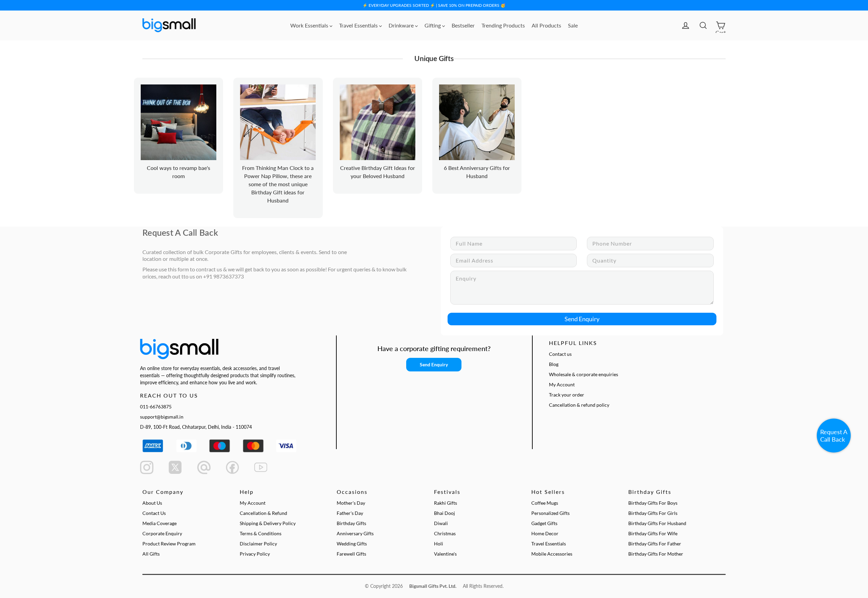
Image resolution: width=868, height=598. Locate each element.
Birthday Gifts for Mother (655, 554)
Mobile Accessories (551, 554)
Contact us (560, 354)
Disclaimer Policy (258, 543)
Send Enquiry (582, 319)
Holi (438, 543)
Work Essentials (310, 25)
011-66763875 (156, 406)
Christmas (445, 533)
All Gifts (151, 554)
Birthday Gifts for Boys (652, 503)
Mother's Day (351, 503)
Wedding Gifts (352, 543)
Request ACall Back (833, 435)
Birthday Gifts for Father (654, 543)
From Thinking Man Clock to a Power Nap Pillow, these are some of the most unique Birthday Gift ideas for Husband (278, 184)
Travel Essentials (359, 25)
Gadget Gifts (544, 523)
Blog (553, 364)
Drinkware (402, 25)
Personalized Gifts (550, 513)
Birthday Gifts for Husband (657, 523)
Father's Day (350, 513)
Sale (573, 25)
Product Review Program (169, 543)
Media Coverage (159, 523)
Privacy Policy (255, 554)
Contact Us (154, 513)
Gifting (433, 25)
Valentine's (445, 554)
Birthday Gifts (351, 523)
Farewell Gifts (351, 554)
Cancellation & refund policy (579, 405)
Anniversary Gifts (355, 533)
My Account (562, 384)
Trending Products (503, 25)
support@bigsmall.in (161, 417)
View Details (188, 130)
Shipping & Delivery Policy (268, 523)
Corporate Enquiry (162, 533)
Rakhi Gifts (445, 503)
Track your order (566, 395)
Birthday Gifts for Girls (652, 513)
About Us (152, 503)
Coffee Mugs (544, 503)
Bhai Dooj (444, 513)
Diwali (441, 523)
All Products (546, 25)
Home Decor (544, 533)
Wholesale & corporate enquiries (583, 374)
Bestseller (463, 25)
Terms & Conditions (260, 533)
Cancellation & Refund (263, 513)
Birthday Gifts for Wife (652, 533)
